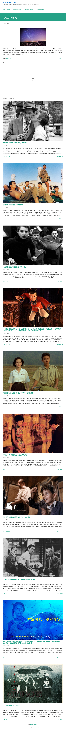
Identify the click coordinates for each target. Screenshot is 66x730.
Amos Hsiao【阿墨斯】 (10, 2)
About (49, 9)
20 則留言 (8, 719)
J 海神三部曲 (8, 58)
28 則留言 (8, 469)
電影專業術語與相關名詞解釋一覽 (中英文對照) (16, 517)
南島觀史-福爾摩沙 (17, 9)
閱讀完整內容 (60, 156)
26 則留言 (8, 407)
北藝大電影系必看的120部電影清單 (13, 205)
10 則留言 (8, 219)
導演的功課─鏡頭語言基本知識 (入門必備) (15, 455)
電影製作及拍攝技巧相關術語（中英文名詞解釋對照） (18, 393)
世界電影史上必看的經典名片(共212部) (14, 267)
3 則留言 (8, 281)
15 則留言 (8, 156)
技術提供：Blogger (34, 724)
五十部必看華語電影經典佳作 (11, 705)
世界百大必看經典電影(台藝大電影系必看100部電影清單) (19, 579)
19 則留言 (8, 344)
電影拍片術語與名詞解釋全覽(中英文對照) (15, 142)
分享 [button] (60, 58)
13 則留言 (8, 593)
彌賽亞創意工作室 (40, 9)
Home (55, 9)
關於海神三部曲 (6, 9)
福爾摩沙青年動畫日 (29, 9)
